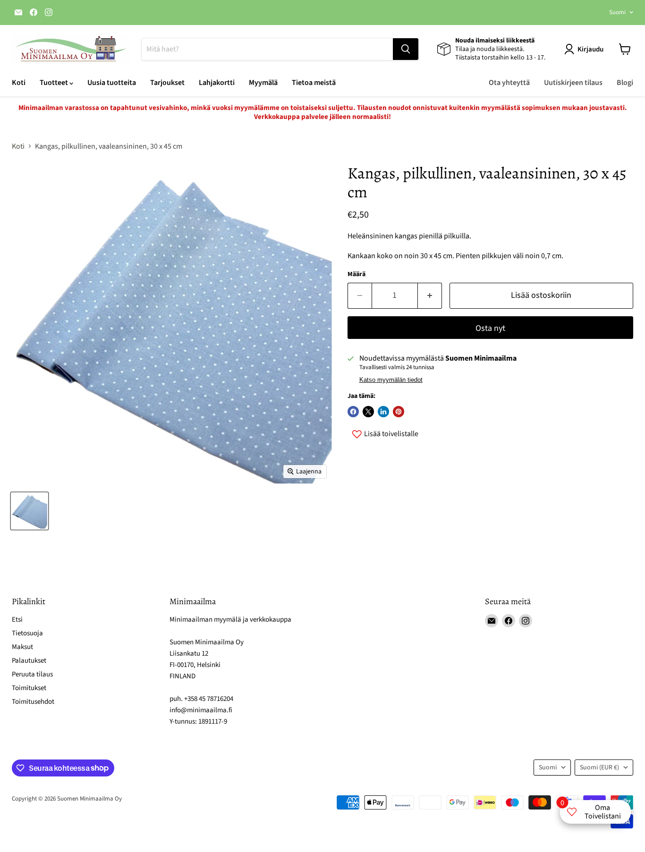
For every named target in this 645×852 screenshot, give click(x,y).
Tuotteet (54, 82)
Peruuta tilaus (32, 674)
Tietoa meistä (314, 82)
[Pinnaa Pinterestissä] (398, 411)
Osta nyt (490, 328)
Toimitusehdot (33, 702)
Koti (18, 82)
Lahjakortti (217, 82)
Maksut (22, 647)
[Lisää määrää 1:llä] (430, 296)
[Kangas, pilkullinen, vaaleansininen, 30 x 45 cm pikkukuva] (29, 511)
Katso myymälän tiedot (391, 380)
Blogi (625, 82)
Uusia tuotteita (111, 82)
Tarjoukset (167, 82)
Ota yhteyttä (509, 82)
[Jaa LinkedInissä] (383, 411)
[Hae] (405, 49)
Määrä (356, 274)
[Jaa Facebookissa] (353, 411)
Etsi (17, 619)
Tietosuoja (27, 633)
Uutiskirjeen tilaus (573, 82)
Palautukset (29, 661)
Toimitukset (29, 688)
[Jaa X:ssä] (368, 411)
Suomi (617, 12)
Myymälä (263, 82)
